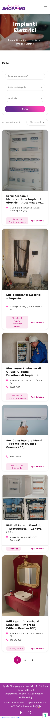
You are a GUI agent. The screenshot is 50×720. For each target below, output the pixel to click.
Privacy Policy (35, 693)
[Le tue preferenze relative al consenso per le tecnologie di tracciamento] (45, 715)
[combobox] (37, 122)
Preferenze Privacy (15, 693)
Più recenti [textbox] (35, 122)
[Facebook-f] (20, 712)
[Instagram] (29, 712)
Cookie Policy (25, 697)
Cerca (25, 109)
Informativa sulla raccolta (11, 718)
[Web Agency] (38, 706)
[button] (45, 7)
